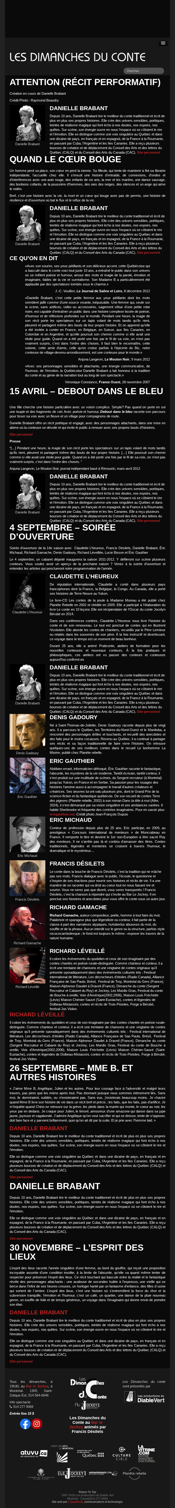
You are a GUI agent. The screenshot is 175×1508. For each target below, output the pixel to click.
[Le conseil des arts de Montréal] (62, 1454)
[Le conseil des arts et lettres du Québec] (90, 1454)
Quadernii (76, 1501)
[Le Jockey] (72, 1474)
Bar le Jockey (37, 1386)
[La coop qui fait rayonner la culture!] (121, 1454)
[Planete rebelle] (134, 1474)
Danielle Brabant (39, 1128)
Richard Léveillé (37, 1014)
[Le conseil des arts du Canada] (40, 1474)
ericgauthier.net (62, 814)
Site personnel (148, 152)
